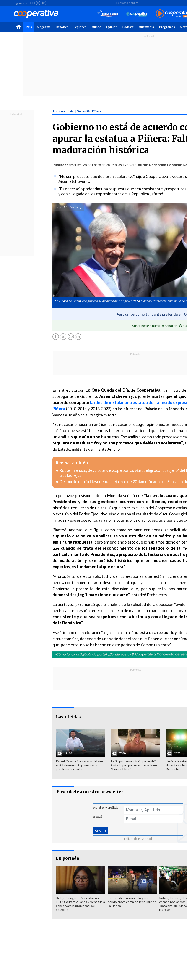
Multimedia (146, 27)
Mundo (96, 27)
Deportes (62, 27)
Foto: (59, 207)
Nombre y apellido (105, 807)
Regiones (79, 27)
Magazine (44, 27)
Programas (167, 27)
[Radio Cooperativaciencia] (137, 13)
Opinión (111, 27)
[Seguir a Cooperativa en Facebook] (32, 3)
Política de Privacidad (138, 839)
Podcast (127, 27)
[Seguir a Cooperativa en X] (38, 3)
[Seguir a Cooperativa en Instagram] (44, 3)
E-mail (97, 816)
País (29, 27)
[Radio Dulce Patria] (108, 14)
